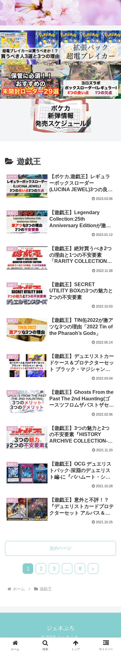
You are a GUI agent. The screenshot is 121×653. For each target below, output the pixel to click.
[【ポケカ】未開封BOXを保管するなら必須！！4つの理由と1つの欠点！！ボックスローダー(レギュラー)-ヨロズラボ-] (90, 82)
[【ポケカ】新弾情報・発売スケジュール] (60, 116)
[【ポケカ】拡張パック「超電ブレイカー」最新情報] (90, 47)
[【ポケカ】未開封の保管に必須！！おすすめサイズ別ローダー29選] (30, 82)
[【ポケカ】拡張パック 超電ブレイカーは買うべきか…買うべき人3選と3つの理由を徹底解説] (30, 47)
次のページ (60, 548)
